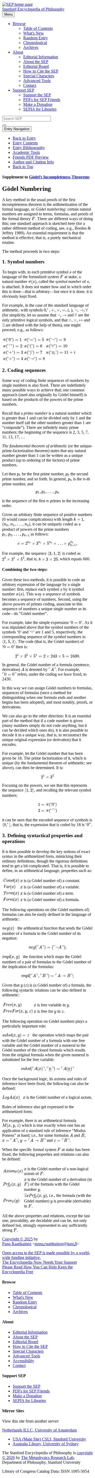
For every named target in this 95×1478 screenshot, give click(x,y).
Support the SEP (37, 95)
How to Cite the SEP (40, 71)
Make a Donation (37, 104)
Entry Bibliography (29, 147)
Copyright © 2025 (17, 1239)
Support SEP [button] (23, 90)
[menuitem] (58, 28)
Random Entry (35, 38)
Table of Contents (38, 28)
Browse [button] (19, 23)
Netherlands (39, 1430)
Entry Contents (25, 143)
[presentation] (33, 219)
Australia (46, 1444)
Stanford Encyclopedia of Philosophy (33, 9)
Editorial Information (40, 57)
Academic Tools (26, 152)
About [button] (18, 52)
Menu (8, 14)
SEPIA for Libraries (39, 109)
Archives (30, 47)
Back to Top (23, 166)
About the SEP (35, 61)
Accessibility (23, 1360)
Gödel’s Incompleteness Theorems (59, 177)
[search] (4, 125)
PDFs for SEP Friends (41, 99)
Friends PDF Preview (31, 157)
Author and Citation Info (33, 162)
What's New (33, 33)
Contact (29, 85)
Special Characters (38, 76)
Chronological (35, 42)
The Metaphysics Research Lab (47, 1457)
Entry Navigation (17, 129)
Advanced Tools (37, 80)
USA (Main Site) (49, 1439)
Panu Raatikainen (16, 1244)
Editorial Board (36, 66)
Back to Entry (24, 138)
